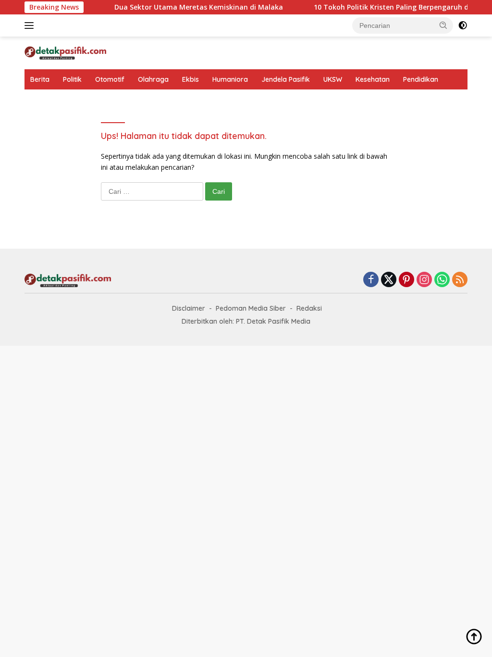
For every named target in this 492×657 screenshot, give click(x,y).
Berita (39, 79)
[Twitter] (388, 280)
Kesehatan (373, 79)
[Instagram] (424, 280)
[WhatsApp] (442, 280)
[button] (443, 25)
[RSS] (459, 280)
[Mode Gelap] (462, 25)
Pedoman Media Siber (251, 308)
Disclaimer (188, 308)
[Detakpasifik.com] (65, 52)
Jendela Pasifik (285, 79)
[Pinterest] (406, 280)
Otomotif (109, 79)
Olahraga (153, 79)
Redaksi (309, 308)
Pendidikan (420, 79)
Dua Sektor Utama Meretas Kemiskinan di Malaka (191, 7)
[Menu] (31, 25)
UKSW (332, 79)
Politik (72, 79)
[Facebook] (371, 280)
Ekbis (190, 79)
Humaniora (230, 79)
